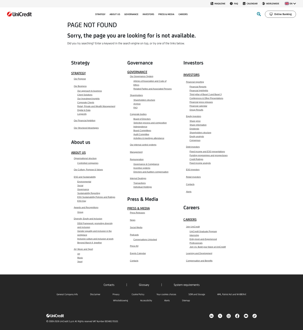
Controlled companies (87, 163)
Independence (140, 126)
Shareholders (136, 95)
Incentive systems (141, 168)
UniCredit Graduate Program (203, 231)
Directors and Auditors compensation (151, 172)
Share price (195, 121)
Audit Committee (141, 134)
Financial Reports (198, 87)
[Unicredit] (19, 14)
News (132, 220)
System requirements (187, 285)
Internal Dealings (138, 178)
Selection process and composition (150, 123)
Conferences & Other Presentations (206, 98)
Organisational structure (85, 158)
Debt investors (193, 147)
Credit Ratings (196, 159)
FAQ (135, 108)
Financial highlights (199, 90)
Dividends (194, 129)
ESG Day (81, 201)
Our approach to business (89, 91)
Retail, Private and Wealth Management (96, 106)
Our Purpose (80, 79)
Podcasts (134, 235)
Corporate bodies (138, 114)
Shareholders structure (144, 100)
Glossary (144, 285)
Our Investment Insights (88, 98)
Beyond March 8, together (89, 242)
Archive (137, 104)
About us (78, 152)
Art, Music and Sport (83, 249)
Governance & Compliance (146, 164)
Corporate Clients (85, 102)
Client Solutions (84, 95)
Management (136, 152)
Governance (83, 189)
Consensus (195, 140)
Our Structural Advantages (86, 128)
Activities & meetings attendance (148, 138)
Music (80, 258)
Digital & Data (83, 110)
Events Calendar (138, 253)
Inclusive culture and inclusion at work (95, 239)
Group (80, 212)
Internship (194, 235)
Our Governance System (141, 76)
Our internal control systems (143, 145)
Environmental (84, 182)
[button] (290, 3)
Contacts (134, 261)
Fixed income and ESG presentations (207, 151)
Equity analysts (197, 136)
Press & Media (138, 208)
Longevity (82, 114)
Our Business (80, 86)
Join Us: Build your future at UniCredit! (208, 247)
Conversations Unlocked (145, 239)
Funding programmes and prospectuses (209, 155)
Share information (198, 125)
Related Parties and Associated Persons (152, 89)
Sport (79, 261)
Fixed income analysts (200, 163)
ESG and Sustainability (85, 177)
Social (80, 185)
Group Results (196, 110)
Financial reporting (195, 82)
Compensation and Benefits (199, 261)
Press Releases (137, 213)
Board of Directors (142, 119)
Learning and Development (199, 253)
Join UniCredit (193, 227)
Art (78, 254)
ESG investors (193, 169)
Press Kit (134, 246)
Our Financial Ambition (84, 120)
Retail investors (193, 177)
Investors (191, 75)
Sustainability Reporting (88, 193)
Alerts (188, 191)
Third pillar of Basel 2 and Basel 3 (206, 94)
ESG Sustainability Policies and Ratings (96, 197)
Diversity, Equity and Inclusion (88, 218)
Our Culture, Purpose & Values (88, 169)
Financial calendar (198, 106)
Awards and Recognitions (86, 207)
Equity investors (193, 116)
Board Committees (142, 130)
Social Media (136, 227)
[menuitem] (217, 3)
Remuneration (137, 159)
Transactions (139, 183)
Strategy (78, 73)
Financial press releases (201, 102)
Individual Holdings (142, 187)
